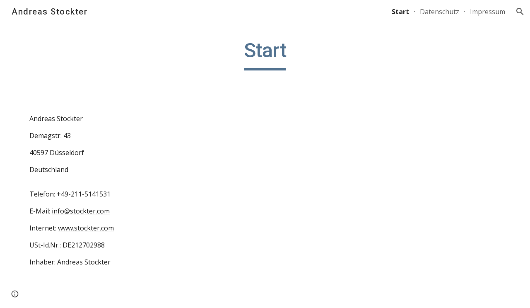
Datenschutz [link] (439, 11)
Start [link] (400, 11)
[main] (265, 54)
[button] (520, 12)
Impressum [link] (487, 11)
